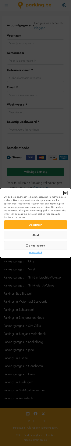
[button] (65, 193)
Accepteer (35, 225)
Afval (35, 235)
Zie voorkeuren (35, 245)
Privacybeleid (35, 252)
